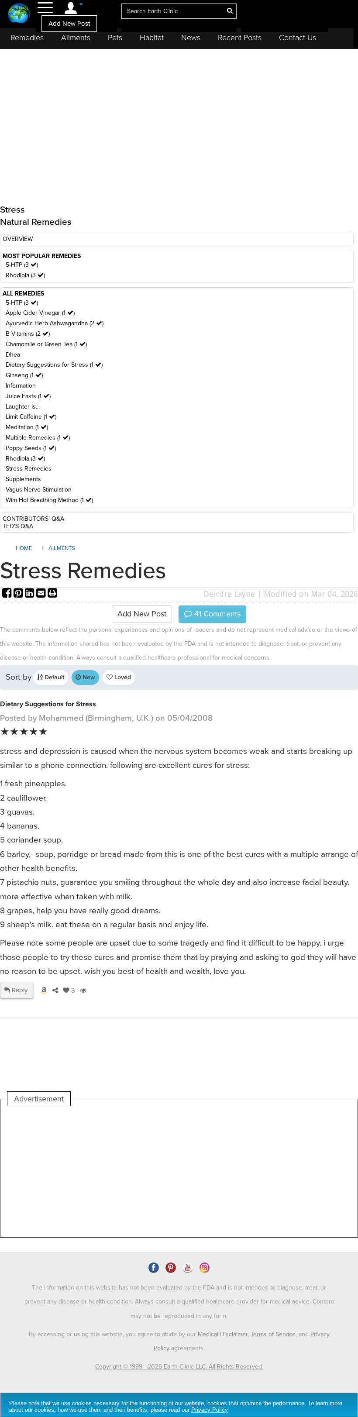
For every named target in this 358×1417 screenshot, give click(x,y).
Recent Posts (240, 37)
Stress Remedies (29, 468)
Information (21, 385)
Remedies (27, 37)
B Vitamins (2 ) (28, 333)
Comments (216, 614)
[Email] (42, 593)
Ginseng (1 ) (24, 375)
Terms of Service (273, 1334)
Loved (122, 677)
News (190, 37)
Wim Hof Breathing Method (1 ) (49, 500)
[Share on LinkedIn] (30, 593)
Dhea (13, 354)
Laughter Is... (23, 406)
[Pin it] (19, 593)
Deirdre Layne (229, 593)
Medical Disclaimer (223, 1334)
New (88, 677)
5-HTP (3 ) (22, 264)
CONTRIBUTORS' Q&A (33, 519)
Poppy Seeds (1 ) (31, 448)
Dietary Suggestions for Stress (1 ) (54, 364)
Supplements (23, 479)
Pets (115, 37)
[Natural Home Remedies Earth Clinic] (19, 14)
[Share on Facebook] (8, 593)
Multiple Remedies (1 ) (38, 437)
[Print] (52, 593)
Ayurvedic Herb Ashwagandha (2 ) (54, 323)
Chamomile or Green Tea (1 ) (46, 344)
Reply (19, 990)
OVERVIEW (18, 239)
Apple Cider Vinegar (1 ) (40, 312)
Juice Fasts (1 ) (28, 396)
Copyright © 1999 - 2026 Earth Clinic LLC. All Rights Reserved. (179, 1366)
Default (53, 677)
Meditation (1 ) (27, 427)
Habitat (152, 37)
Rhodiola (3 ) (25, 275)
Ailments (75, 37)
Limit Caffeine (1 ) (31, 416)
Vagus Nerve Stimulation (39, 489)
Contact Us (297, 37)
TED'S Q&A (18, 526)
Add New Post (69, 24)
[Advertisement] (166, 1172)
